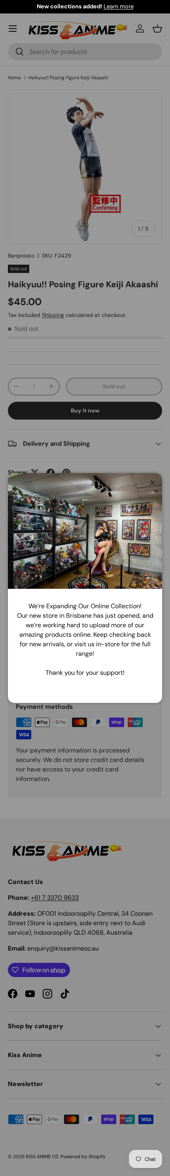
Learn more (119, 6)
